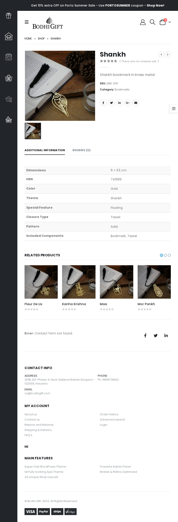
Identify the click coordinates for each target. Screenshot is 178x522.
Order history (109, 414)
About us (31, 414)
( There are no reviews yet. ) (139, 61)
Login (103, 425)
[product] (41, 282)
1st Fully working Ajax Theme (44, 472)
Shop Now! (155, 5)
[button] (161, 255)
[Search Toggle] (152, 22)
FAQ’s (28, 435)
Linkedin (166, 335)
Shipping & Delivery (38, 430)
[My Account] (143, 22)
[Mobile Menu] (28, 22)
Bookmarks (122, 89)
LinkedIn (119, 102)
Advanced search (112, 419)
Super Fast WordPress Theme (45, 467)
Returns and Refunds (39, 425)
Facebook (103, 102)
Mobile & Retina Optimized (118, 472)
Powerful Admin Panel (115, 467)
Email (135, 102)
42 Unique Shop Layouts (41, 477)
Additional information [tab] (45, 150)
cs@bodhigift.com (37, 393)
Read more (50, 272)
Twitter (111, 102)
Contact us (32, 419)
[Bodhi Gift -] (47, 22)
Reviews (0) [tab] (82, 150)
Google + (127, 102)
